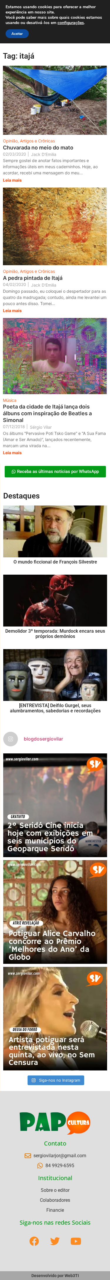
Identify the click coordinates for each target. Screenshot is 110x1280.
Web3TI (72, 1275)
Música (9, 400)
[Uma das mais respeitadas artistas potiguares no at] (55, 1018)
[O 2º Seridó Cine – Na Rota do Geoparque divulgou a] (55, 805)
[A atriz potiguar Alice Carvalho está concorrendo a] (55, 912)
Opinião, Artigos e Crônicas (29, 140)
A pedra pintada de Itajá (32, 278)
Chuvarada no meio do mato (38, 147)
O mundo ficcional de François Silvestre (55, 562)
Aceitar (17, 33)
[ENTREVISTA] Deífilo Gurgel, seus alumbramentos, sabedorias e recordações (55, 708)
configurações (70, 22)
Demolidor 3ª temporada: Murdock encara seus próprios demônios (55, 633)
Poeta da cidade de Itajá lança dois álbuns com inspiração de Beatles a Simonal (47, 413)
